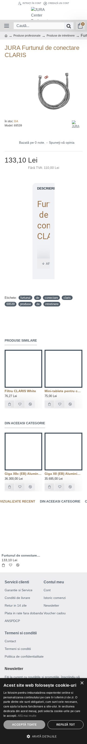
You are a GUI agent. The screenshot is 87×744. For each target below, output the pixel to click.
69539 (10, 304)
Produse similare (21, 340)
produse (25, 304)
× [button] (82, 683)
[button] (43, 736)
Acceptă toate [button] (24, 724)
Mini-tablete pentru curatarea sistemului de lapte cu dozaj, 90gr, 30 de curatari (63, 391)
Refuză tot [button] (65, 724)
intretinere (51, 304)
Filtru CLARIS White (20, 391)
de (37, 297)
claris (67, 297)
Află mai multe (27, 715)
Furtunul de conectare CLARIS (21, 555)
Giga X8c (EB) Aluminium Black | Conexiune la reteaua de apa (23, 474)
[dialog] (43, 711)
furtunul (25, 297)
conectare (51, 297)
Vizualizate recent (17, 501)
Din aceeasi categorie (25, 423)
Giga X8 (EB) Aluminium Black (63, 474)
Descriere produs (53, 188)
